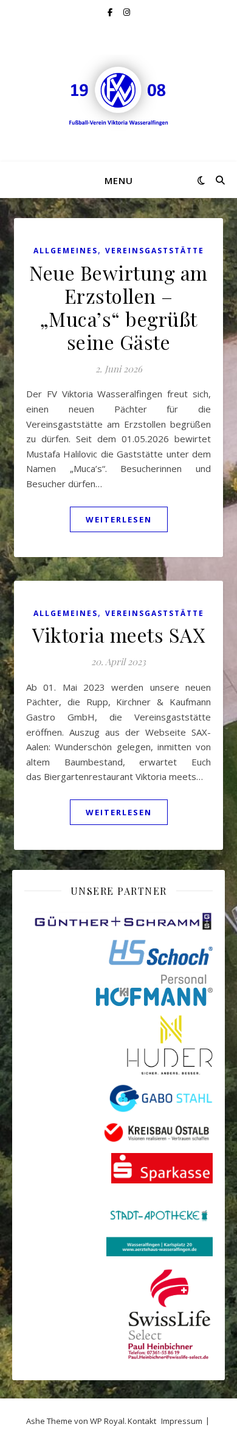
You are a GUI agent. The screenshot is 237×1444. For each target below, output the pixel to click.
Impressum (181, 1420)
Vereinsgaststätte (154, 250)
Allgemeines (65, 250)
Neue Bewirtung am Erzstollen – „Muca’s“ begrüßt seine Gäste (118, 307)
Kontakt (142, 1420)
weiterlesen (119, 519)
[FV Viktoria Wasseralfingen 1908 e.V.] (118, 93)
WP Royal (107, 1420)
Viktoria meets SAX (118, 634)
